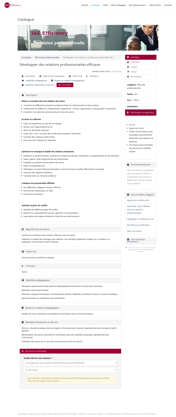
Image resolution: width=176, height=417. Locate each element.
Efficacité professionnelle (47, 57)
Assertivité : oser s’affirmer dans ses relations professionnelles (138, 209)
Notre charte (155, 5)
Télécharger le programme (141, 112)
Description (30, 76)
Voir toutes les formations (136, 240)
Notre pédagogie (118, 5)
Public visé (77, 76)
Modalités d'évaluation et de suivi (39, 85)
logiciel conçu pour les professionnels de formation (140, 250)
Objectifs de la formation (54, 76)
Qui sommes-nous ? (137, 5)
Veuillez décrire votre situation (37, 358)
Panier (134, 72)
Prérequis (93, 76)
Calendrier (135, 62)
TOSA (105, 5)
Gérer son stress (134, 231)
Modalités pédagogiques (36, 80)
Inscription (66, 85)
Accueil (85, 5)
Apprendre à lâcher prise (138, 200)
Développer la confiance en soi (140, 219)
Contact (133, 67)
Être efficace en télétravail (138, 225)
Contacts (168, 5)
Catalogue (95, 5)
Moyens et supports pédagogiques (69, 80)
